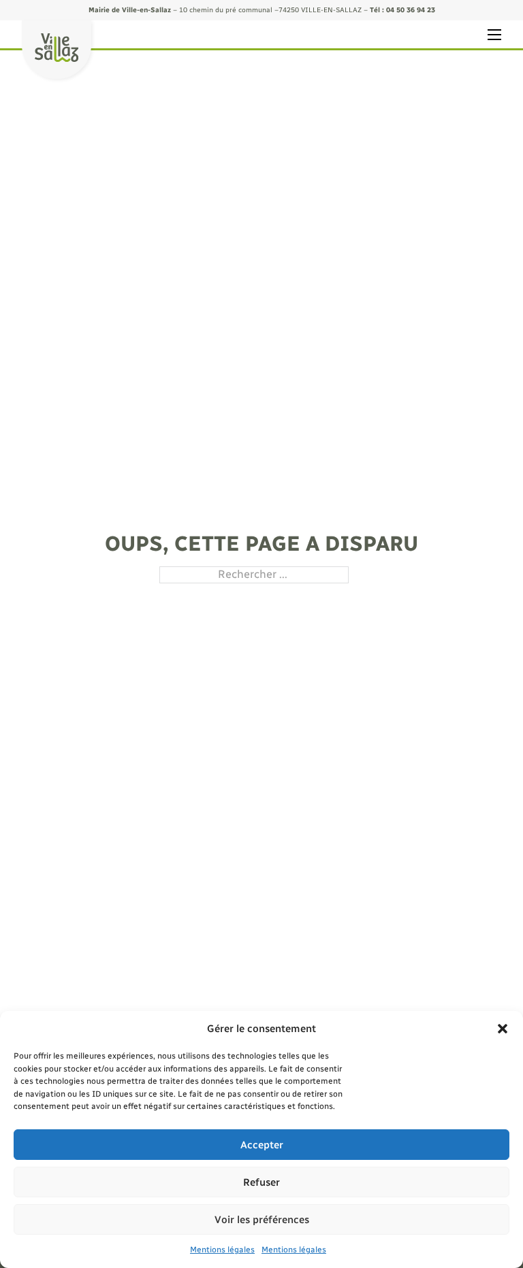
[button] (502, 1028)
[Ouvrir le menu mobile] (494, 34)
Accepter (261, 1145)
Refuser (261, 1182)
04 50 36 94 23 (410, 9)
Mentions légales (222, 1249)
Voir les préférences (262, 1220)
